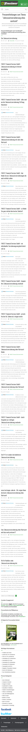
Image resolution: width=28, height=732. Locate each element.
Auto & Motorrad (5, 680)
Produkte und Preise (6, 652)
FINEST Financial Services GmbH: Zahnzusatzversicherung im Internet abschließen (11, 66)
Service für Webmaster (7, 670)
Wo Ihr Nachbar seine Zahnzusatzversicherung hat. (9, 561)
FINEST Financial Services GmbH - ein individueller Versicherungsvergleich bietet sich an (13, 246)
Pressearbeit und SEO (7, 666)
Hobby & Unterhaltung (7, 691)
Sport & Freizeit (5, 701)
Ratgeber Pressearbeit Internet (9, 668)
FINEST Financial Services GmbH (16, 71)
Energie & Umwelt (6, 684)
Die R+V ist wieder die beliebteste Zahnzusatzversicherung (11, 456)
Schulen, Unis (4, 605)
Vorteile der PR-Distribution (8, 654)
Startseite (3, 718)
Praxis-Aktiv (12, 40)
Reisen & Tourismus (6, 699)
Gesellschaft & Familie (7, 686)
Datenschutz (4, 726)
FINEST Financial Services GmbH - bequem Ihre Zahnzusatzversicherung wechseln (13, 282)
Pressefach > (22, 616)
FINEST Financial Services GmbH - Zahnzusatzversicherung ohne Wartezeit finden (12, 349)
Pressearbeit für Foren (7, 660)
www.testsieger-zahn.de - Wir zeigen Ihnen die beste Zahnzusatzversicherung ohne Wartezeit (13, 493)
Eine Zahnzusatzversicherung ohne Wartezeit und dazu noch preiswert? (14, 531)
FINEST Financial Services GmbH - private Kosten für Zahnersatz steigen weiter (13, 315)
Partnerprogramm (19, 722)
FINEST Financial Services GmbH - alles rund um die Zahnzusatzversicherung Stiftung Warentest (14, 102)
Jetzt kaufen (14, 645)
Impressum (13, 718)
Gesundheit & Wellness (7, 688)
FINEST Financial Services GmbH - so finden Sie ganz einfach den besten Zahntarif (13, 209)
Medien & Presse (6, 697)
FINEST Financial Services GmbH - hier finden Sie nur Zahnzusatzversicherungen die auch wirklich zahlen (13, 176)
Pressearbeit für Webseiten (8, 664)
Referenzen (23, 718)
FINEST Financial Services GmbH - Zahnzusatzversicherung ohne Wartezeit (12, 385)
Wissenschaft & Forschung (8, 705)
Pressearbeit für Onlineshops (8, 662)
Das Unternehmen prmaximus (8, 672)
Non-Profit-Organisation (16, 605)
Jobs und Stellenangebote (8, 693)
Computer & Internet (6, 682)
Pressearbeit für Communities (9, 658)
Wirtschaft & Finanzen (7, 703)
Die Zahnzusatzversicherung (9, 38)
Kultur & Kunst (5, 695)
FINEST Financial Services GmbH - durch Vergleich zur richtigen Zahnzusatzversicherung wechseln (12, 420)
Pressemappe (7, 722)
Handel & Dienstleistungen (8, 690)
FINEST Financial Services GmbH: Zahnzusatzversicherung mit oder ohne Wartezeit (12, 139)
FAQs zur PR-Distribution (8, 656)
